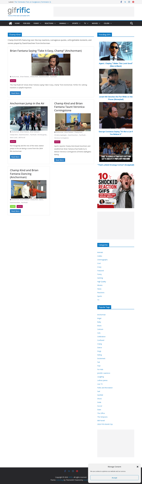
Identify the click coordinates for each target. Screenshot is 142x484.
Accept (114, 478)
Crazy (99, 267)
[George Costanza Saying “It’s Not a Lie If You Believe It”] (115, 115)
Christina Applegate (60, 135)
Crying (99, 344)
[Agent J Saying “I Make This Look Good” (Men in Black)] (115, 51)
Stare (99, 410)
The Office (101, 413)
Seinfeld (100, 395)
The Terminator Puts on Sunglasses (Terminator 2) (32, 2)
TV (85, 23)
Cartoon (100, 329)
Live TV (100, 384)
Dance (41, 200)
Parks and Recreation (105, 388)
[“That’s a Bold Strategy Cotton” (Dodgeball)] (115, 149)
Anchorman (15, 77)
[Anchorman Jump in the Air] (29, 118)
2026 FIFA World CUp (105, 424)
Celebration (101, 337)
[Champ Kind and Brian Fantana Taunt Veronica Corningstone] (73, 122)
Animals (62, 23)
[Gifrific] (10, 23)
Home (17, 23)
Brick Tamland (34, 132)
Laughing (100, 377)
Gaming (100, 278)
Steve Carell (13, 138)
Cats (99, 333)
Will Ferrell (22, 138)
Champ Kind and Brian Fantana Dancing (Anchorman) (24, 173)
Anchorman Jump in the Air (27, 103)
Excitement (101, 358)
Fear (99, 366)
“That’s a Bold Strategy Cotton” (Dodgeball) (115, 165)
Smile (99, 402)
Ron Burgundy (42, 135)
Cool (99, 263)
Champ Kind (34, 77)
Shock (99, 399)
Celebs (106, 23)
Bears (99, 326)
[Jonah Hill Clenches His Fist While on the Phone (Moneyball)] (115, 81)
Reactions (49, 23)
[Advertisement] (93, 12)
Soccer (99, 406)
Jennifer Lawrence (103, 373)
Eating (99, 355)
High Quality (101, 282)
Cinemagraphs (102, 260)
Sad (98, 391)
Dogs (99, 351)
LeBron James (102, 380)
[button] (137, 467)
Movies (95, 23)
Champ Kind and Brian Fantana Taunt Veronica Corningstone (69, 106)
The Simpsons (102, 417)
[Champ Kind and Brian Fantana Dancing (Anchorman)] (29, 189)
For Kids (26, 23)
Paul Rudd (53, 77)
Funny (36, 23)
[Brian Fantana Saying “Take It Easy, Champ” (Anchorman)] (51, 64)
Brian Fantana (24, 77)
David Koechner (44, 77)
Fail (98, 362)
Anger (99, 318)
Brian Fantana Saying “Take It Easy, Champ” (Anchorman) (46, 50)
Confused (100, 340)
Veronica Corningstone (61, 138)
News (99, 289)
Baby (99, 322)
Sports (75, 23)
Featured (100, 271)
